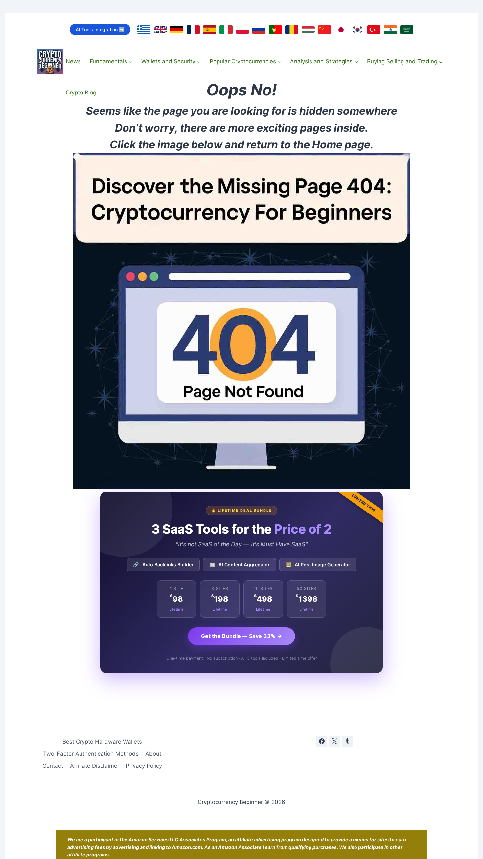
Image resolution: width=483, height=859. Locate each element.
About (153, 753)
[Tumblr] (347, 741)
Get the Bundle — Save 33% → (241, 636)
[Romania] (291, 29)
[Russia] (258, 29)
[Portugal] (275, 29)
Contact (52, 766)
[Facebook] (321, 741)
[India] (390, 29)
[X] (334, 741)
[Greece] (143, 29)
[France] (193, 29)
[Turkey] (373, 29)
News (73, 61)
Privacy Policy (144, 766)
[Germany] (176, 29)
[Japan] (341, 29)
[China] (324, 29)
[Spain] (209, 29)
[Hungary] (308, 29)
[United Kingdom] (160, 29)
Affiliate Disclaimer (94, 766)
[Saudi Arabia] (406, 29)
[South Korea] (357, 29)
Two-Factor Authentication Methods (91, 753)
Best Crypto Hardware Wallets (102, 741)
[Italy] (226, 29)
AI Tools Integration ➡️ (100, 29)
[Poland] (242, 30)
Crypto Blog (81, 92)
